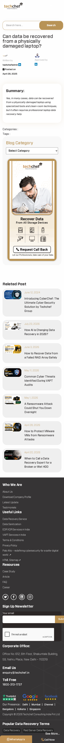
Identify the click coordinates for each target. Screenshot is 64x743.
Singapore (35, 709)
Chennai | (49, 704)
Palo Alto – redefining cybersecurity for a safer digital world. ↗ (30, 553)
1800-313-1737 (12, 684)
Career (6, 587)
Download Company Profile (17, 497)
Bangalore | (9, 709)
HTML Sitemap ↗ (12, 560)
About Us (7, 492)
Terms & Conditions (13, 540)
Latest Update (10, 502)
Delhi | (26, 704)
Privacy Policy (10, 545)
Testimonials (9, 507)
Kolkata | (22, 709)
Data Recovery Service (15, 519)
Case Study (9, 571)
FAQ (5, 582)
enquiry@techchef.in (16, 672)
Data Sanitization (12, 524)
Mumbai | (37, 704)
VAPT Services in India (14, 535)
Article (6, 577)
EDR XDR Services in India (16, 529)
